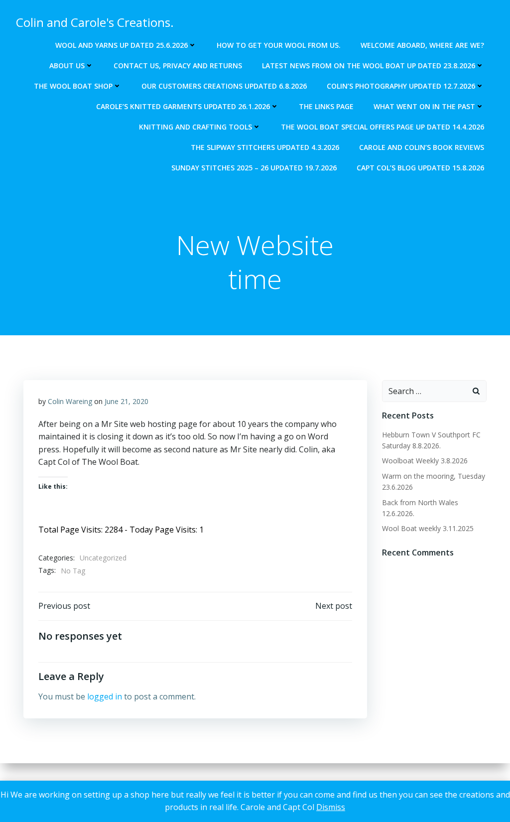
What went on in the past (424, 106)
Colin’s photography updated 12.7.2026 (401, 86)
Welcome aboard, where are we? (422, 45)
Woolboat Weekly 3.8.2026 (425, 460)
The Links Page (326, 106)
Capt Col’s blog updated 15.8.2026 (420, 167)
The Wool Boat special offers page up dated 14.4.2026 (382, 127)
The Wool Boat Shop (73, 86)
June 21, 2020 (126, 401)
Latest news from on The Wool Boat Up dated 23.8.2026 (368, 65)
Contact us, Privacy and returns (178, 65)
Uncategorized (103, 557)
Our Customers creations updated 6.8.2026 (224, 86)
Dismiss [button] (330, 807)
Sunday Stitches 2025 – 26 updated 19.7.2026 (254, 167)
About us (67, 65)
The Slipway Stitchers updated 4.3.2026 (265, 147)
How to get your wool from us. (279, 45)
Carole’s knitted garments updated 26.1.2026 (183, 106)
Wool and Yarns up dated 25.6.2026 (121, 45)
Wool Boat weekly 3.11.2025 (428, 528)
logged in (104, 696)
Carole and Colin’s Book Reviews (421, 147)
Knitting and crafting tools (195, 127)
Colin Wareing (70, 401)
